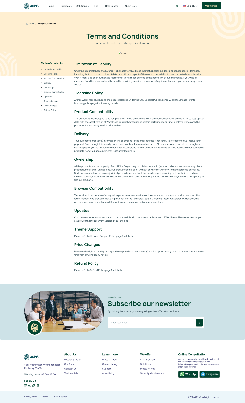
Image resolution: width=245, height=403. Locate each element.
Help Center (111, 6)
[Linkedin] (38, 385)
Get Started (211, 5)
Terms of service (60, 396)
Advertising (108, 373)
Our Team (69, 364)
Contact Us (70, 368)
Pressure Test (147, 368)
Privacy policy (30, 396)
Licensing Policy (51, 73)
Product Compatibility (54, 78)
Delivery (47, 82)
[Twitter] (29, 385)
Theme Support (51, 101)
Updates (48, 96)
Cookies (44, 396)
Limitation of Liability (53, 69)
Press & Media (109, 359)
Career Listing (109, 364)
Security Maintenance (152, 373)
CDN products (147, 359)
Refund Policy (50, 110)
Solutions (81, 6)
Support (106, 368)
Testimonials (71, 373)
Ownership (48, 87)
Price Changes (50, 105)
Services (65, 6)
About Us (130, 6)
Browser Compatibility (54, 92)
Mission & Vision (72, 359)
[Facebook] (25, 385)
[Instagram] (33, 385)
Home (51, 6)
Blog (96, 6)
